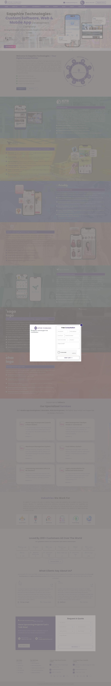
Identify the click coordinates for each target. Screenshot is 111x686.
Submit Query (67, 357)
